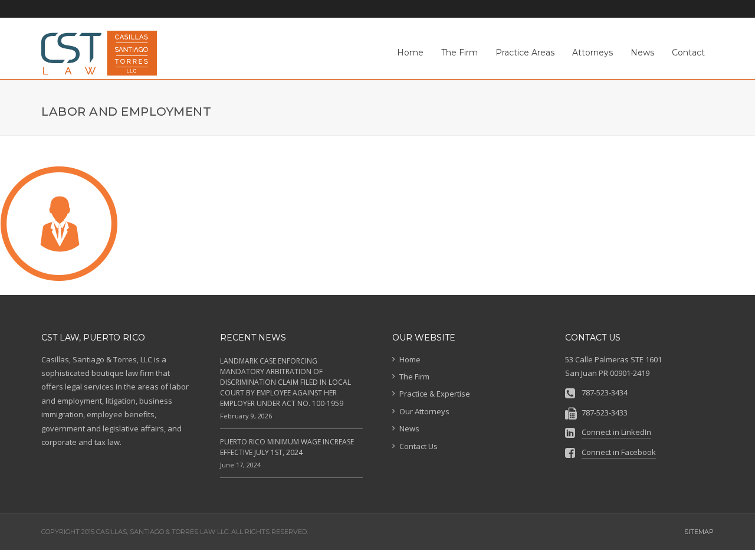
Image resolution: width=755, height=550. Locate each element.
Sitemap (699, 532)
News (409, 428)
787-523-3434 (605, 392)
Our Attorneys (424, 411)
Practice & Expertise (434, 393)
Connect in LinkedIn (616, 432)
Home (410, 359)
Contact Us (418, 446)
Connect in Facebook (619, 452)
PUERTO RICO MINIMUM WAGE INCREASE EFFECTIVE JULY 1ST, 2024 (287, 447)
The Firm (414, 376)
